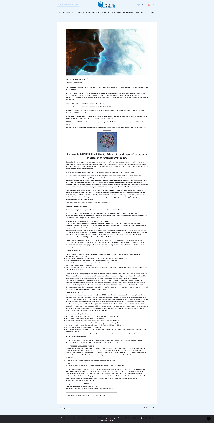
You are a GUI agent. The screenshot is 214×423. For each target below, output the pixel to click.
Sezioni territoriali (128, 12)
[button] (68, 5)
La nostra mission (97, 12)
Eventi (146, 12)
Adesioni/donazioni (109, 12)
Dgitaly (112, 420)
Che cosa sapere (79, 12)
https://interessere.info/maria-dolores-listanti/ (97, 388)
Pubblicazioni (139, 12)
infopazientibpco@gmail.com (101, 127)
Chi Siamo (88, 12)
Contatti (152, 12)
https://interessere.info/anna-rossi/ (86, 386)
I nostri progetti (68, 12)
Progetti (69, 82)
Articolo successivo (149, 408)
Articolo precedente (64, 408)
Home (60, 12)
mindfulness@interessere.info (123, 127)
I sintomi (119, 12)
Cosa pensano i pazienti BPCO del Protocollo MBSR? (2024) (86, 395)
